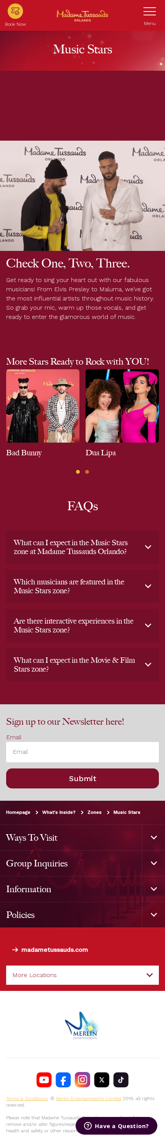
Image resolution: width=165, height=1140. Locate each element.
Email (13, 737)
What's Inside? (59, 812)
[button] (77, 472)
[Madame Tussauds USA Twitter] (101, 1079)
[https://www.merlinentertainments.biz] (82, 1024)
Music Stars (127, 812)
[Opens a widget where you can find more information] (116, 1126)
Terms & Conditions (27, 1098)
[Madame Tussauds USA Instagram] (82, 1079)
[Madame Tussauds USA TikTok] (121, 1079)
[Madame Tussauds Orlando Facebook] (63, 1079)
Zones (94, 812)
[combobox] (82, 975)
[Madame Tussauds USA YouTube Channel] (44, 1079)
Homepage (18, 812)
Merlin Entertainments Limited (88, 1098)
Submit (82, 778)
